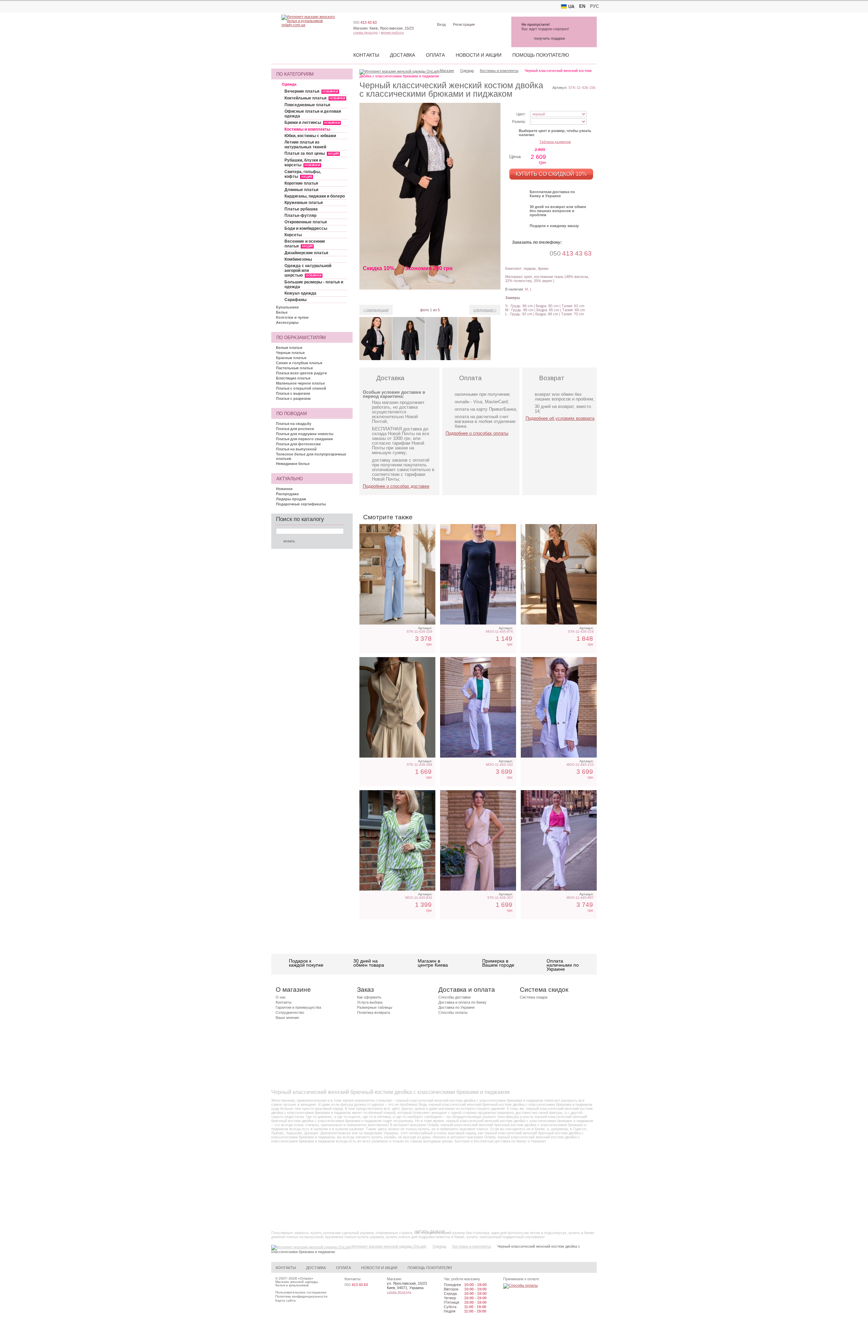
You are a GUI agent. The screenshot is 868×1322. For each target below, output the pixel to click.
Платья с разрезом (293, 398)
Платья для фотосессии (298, 444)
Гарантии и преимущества (298, 1007)
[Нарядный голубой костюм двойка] (397, 574)
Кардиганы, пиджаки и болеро (314, 196)
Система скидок (534, 997)
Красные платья (291, 358)
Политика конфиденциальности (301, 1296)
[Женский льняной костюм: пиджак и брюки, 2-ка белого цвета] (559, 840)
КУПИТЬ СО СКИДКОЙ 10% (551, 174)
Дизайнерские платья (306, 252)
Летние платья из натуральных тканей (305, 144)
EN (582, 6)
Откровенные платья (305, 222)
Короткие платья (301, 183)
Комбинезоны (298, 259)
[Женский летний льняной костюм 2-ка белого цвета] (478, 707)
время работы (392, 32)
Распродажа (287, 494)
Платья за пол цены (311, 153)
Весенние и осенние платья (304, 243)
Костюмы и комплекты (307, 129)
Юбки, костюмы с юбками (310, 135)
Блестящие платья (293, 378)
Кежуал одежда (300, 293)
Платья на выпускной (296, 449)
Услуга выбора (369, 1002)
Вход (441, 24)
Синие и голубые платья (299, 363)
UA (571, 6)
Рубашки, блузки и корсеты (302, 162)
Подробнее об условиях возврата (560, 418)
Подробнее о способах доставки (396, 486)
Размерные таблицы (374, 1007)
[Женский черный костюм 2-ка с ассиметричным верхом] (478, 574)
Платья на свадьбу (293, 424)
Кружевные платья (303, 202)
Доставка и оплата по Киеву (462, 1002)
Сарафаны (295, 299)
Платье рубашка (301, 209)
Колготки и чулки (292, 317)
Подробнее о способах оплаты (477, 433)
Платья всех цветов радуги (301, 373)
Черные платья (290, 353)
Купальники (287, 307)
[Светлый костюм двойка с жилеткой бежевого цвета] (478, 840)
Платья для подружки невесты (304, 434)
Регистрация (464, 24)
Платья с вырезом (293, 393)
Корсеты (293, 234)
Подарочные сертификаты (301, 504)
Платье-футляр (300, 215)
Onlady (305, 1278)
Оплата (435, 55)
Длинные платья (301, 189)
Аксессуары (287, 322)
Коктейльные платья (314, 98)
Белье (282, 312)
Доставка (402, 55)
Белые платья (289, 348)
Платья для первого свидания (304, 439)
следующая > (484, 310)
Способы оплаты (453, 1012)
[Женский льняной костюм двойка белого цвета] (559, 707)
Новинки (284, 489)
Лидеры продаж (291, 499)
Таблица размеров (555, 142)
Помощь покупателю (540, 55)
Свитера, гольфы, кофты (302, 174)
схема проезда (365, 32)
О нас (281, 997)
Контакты (366, 55)
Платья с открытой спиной (301, 388)
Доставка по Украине (456, 1007)
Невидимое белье (293, 464)
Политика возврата (373, 1012)
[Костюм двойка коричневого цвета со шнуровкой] (559, 574)
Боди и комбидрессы (305, 228)
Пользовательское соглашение (301, 1292)
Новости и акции (478, 55)
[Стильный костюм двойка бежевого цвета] (397, 707)
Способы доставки (454, 997)
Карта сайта (285, 1300)
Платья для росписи (295, 429)
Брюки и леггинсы (312, 122)
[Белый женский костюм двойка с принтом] (397, 840)
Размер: (519, 121)
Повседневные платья (307, 105)
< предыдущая (376, 310)
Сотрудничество (290, 1012)
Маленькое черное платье (300, 383)
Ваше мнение (287, 1018)
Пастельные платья (294, 368)
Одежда (289, 84)
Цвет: (521, 114)
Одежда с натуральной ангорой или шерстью (307, 270)
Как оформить (369, 997)
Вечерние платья (311, 91)
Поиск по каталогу (300, 519)
